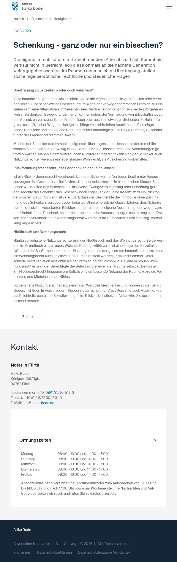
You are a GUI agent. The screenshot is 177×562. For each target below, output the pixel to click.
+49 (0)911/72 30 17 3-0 (55, 392)
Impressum (22, 552)
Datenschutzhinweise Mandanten (104, 552)
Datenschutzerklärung (54, 552)
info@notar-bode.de (38, 403)
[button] (88, 440)
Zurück (27, 317)
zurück (20, 19)
